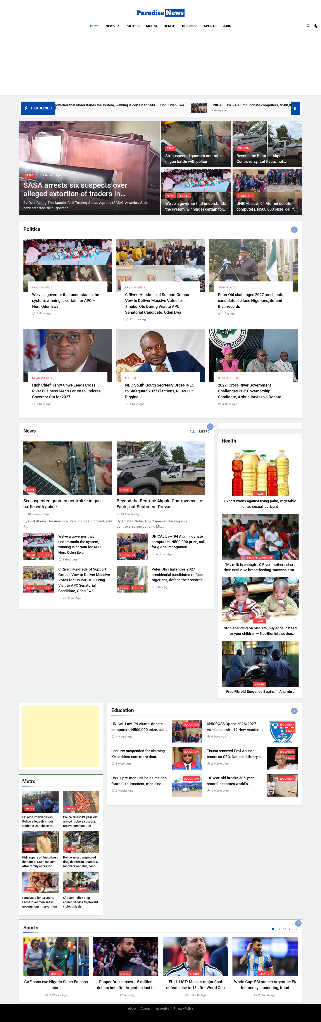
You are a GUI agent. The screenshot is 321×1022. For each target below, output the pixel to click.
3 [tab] (284, 929)
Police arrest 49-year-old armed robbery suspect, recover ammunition (80, 821)
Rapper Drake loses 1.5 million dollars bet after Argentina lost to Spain (126, 987)
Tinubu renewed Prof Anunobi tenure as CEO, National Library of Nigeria (234, 757)
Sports (210, 26)
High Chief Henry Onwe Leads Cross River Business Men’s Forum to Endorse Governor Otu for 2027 (66, 391)
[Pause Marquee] (295, 108)
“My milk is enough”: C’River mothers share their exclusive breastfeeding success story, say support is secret (260, 570)
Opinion (243, 148)
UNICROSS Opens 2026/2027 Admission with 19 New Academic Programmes (235, 730)
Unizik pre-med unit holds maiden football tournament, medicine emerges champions (139, 784)
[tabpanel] (56, 967)
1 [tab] (273, 929)
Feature (252, 558)
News (110, 26)
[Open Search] (308, 25)
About (132, 1008)
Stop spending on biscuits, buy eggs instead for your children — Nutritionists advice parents (260, 633)
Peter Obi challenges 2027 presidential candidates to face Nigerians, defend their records (252, 300)
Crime (170, 148)
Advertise (162, 1008)
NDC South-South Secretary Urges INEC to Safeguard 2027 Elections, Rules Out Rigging (159, 391)
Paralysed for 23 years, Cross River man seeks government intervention (39, 902)
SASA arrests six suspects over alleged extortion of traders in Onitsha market (75, 193)
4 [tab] (290, 929)
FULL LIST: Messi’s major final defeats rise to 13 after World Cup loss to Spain (195, 987)
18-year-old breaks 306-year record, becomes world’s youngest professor (230, 784)
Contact (146, 1008)
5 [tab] (296, 929)
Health (170, 26)
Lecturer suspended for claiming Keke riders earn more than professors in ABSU (138, 757)
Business (189, 26)
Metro (151, 26)
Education (245, 196)
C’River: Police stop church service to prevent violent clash (80, 902)
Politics (133, 26)
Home (94, 26)
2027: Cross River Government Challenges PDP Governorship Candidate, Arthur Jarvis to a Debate (249, 391)
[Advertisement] (160, 64)
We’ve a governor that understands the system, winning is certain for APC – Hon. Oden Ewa (195, 209)
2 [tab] (279, 929)
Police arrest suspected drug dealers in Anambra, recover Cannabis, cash (80, 862)
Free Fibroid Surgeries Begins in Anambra (260, 692)
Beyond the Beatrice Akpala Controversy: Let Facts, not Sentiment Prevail (260, 162)
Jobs (227, 26)
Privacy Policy (183, 1008)
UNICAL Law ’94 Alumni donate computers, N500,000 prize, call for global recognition (209, 105)
